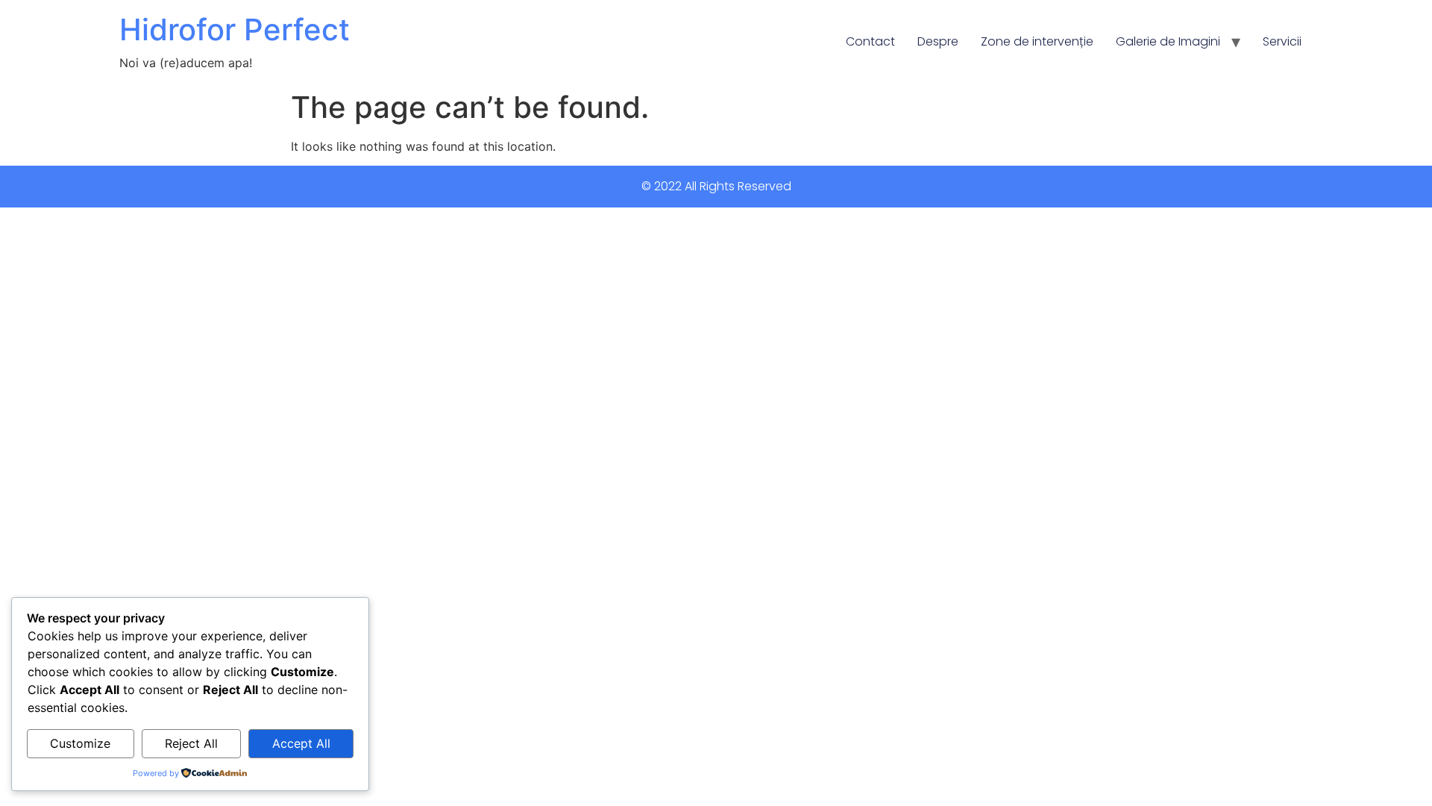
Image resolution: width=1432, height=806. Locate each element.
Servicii (1282, 41)
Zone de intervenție (1037, 41)
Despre (937, 41)
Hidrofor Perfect (234, 29)
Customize (80, 743)
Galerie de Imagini (1168, 41)
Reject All (191, 743)
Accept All (301, 743)
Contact (870, 41)
